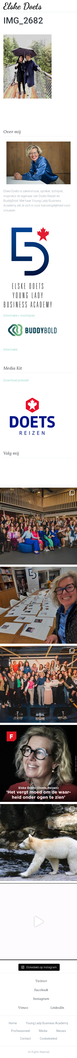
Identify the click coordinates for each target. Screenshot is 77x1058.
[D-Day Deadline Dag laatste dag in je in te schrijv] (38, 921)
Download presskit (16, 380)
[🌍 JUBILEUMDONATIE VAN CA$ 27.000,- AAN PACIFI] (38, 842)
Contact (25, 1038)
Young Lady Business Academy (47, 1023)
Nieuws (61, 1031)
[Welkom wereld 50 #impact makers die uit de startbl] (38, 605)
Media (43, 1031)
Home (13, 1023)
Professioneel (20, 1031)
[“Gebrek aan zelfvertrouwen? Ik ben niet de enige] (38, 526)
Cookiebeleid (48, 1038)
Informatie (10, 349)
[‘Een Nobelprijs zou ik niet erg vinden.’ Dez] (38, 684)
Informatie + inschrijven (19, 315)
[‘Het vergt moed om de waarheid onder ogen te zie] (38, 763)
